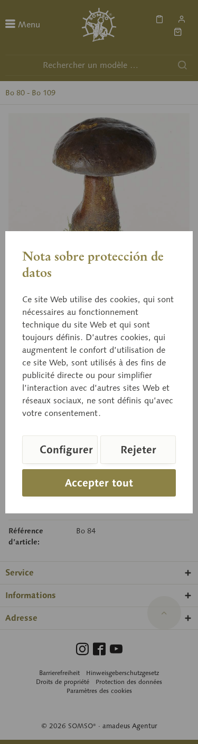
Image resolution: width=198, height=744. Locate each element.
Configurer (66, 450)
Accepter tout (99, 483)
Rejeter (138, 450)
